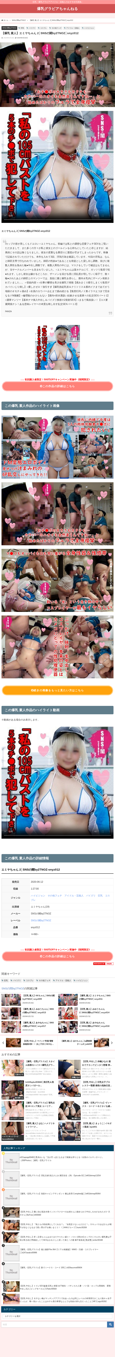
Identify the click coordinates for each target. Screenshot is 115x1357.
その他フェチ (57, 28)
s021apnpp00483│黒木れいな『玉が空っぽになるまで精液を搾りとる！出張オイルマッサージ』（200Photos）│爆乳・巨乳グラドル (62, 1158)
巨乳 (22, 28)
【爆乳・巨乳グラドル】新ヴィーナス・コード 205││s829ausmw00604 (51, 1268)
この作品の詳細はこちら (59, 386)
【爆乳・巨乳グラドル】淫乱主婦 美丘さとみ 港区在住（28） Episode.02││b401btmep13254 (60, 1175)
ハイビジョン (89, 28)
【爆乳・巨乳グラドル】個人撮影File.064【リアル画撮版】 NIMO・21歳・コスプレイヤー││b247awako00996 (59, 1251)
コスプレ (43, 28)
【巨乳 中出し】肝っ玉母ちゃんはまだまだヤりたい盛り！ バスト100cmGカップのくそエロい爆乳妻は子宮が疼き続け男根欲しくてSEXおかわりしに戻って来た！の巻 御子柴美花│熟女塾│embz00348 (66, 1238)
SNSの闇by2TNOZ (9, 28)
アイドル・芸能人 (73, 28)
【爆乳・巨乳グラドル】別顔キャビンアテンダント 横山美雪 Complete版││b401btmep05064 (60, 1194)
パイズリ (32, 28)
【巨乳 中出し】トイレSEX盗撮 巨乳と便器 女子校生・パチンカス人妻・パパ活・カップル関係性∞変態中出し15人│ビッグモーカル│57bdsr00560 (65, 1287)
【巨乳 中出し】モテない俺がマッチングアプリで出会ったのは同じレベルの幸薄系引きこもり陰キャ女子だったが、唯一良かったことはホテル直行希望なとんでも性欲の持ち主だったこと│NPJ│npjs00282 (66, 1300)
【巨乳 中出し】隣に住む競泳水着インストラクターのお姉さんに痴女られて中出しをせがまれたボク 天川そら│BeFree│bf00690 (65, 1213)
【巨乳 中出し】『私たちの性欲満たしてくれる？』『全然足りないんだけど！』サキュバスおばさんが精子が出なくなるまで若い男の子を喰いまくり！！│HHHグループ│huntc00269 (66, 1225)
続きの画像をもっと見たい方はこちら (59, 690)
